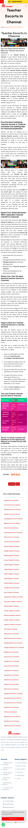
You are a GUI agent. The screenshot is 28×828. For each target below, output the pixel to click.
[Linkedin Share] (14, 474)
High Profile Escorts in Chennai (12, 638)
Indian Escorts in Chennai (11, 670)
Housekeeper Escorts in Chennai (13, 518)
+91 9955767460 (8, 801)
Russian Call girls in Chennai (12, 620)
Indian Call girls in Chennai (11, 569)
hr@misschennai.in (9, 807)
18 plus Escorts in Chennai (11, 633)
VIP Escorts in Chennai (10, 712)
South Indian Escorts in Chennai (13, 532)
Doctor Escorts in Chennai (11, 537)
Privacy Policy (20, 775)
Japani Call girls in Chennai (11, 574)
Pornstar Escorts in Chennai (12, 505)
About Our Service (22, 762)
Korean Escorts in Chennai (11, 656)
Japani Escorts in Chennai (11, 675)
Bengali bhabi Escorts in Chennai (13, 643)
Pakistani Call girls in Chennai (12, 615)
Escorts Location (21, 766)
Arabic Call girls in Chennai (11, 564)
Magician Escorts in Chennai (12, 523)
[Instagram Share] (16, 474)
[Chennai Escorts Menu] (25, 6)
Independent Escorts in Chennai (13, 693)
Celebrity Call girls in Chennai (12, 624)
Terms (18, 778)
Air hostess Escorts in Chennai (13, 703)
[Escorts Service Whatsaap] (2, 2)
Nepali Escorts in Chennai (11, 652)
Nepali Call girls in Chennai (11, 555)
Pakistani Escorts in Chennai (12, 716)
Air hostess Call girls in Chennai (13, 601)
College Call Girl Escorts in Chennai (14, 647)
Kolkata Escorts (21, 822)
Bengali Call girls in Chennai (11, 551)
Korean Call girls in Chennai (11, 560)
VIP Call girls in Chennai (10, 629)
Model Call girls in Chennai (11, 606)
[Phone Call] (6, 2)
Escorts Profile (21, 769)
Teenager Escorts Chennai (11, 587)
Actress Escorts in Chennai (12, 541)
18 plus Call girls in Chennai (11, 546)
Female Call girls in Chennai (12, 610)
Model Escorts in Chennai (11, 707)
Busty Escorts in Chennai (11, 689)
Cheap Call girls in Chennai (11, 583)
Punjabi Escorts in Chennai (11, 661)
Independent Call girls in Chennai (13, 597)
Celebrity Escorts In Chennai (12, 726)
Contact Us (20, 772)
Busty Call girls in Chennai (11, 592)
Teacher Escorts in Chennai (14, 35)
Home (2, 27)
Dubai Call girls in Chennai (11, 578)
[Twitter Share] (19, 474)
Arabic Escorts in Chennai (11, 666)
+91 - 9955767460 (15, 2)
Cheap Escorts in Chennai (11, 684)
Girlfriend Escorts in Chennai (12, 509)
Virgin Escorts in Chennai (11, 500)
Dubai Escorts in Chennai (11, 679)
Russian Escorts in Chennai (11, 721)
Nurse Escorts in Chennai (11, 528)
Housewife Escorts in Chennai (12, 698)
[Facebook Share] (12, 474)
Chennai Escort (13, 819)
